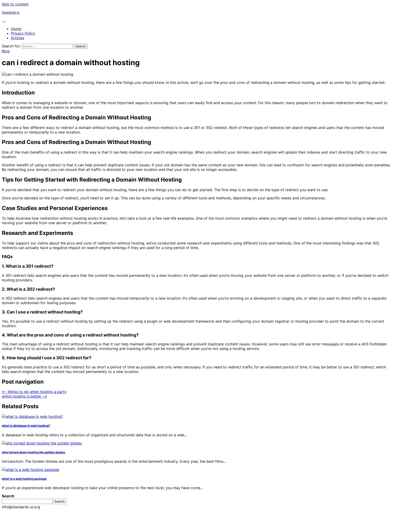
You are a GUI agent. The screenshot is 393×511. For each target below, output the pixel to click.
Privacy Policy (23, 33)
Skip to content (15, 4)
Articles (17, 38)
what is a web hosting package (24, 478)
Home (16, 28)
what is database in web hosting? (26, 425)
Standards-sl (10, 12)
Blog (6, 51)
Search (8, 496)
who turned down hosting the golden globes (33, 452)
